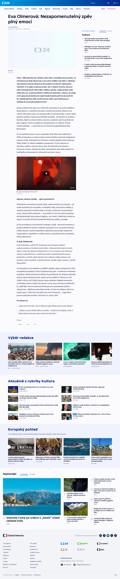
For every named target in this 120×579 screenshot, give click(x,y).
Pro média (33, 543)
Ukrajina (19, 9)
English (17, 575)
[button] (46, 173)
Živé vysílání (7, 546)
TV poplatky (7, 549)
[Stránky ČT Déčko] (64, 549)
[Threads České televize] (115, 535)
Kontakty (33, 567)
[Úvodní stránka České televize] (13, 535)
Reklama (33, 546)
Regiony (47, 9)
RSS (116, 575)
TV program (7, 543)
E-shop (5, 561)
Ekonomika (56, 9)
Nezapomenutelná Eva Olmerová (26, 192)
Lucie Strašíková (13, 27)
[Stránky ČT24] (64, 543)
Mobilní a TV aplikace (9, 564)
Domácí (34, 9)
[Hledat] (108, 3)
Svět (40, 9)
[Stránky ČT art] (81, 549)
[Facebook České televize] (104, 535)
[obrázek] (42, 50)
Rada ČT (32, 555)
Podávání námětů (35, 561)
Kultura (78, 9)
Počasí (65, 9)
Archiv (28, 324)
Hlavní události (9, 9)
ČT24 (35, 324)
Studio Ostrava (34, 552)
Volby (27, 9)
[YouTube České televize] (108, 535)
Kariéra (32, 558)
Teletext (6, 552)
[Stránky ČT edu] (100, 549)
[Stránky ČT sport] (82, 543)
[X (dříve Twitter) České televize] (111, 535)
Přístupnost (37, 575)
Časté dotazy (34, 564)
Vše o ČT (5, 567)
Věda (71, 9)
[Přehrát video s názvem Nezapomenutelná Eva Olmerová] (46, 173)
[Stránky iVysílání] (102, 543)
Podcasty (86, 9)
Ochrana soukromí (26, 575)
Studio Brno (34, 549)
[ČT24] (5, 3)
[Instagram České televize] (100, 535)
